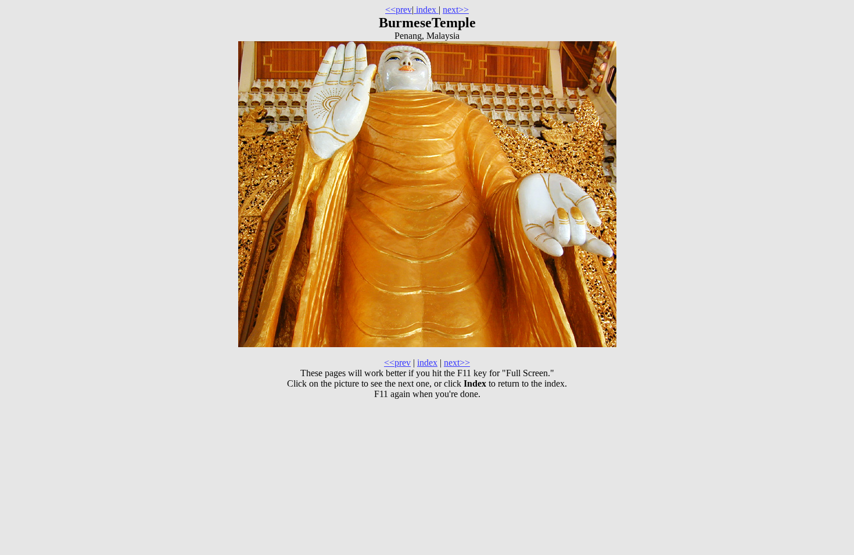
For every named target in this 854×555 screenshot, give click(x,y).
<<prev (398, 10)
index (426, 10)
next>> (456, 10)
